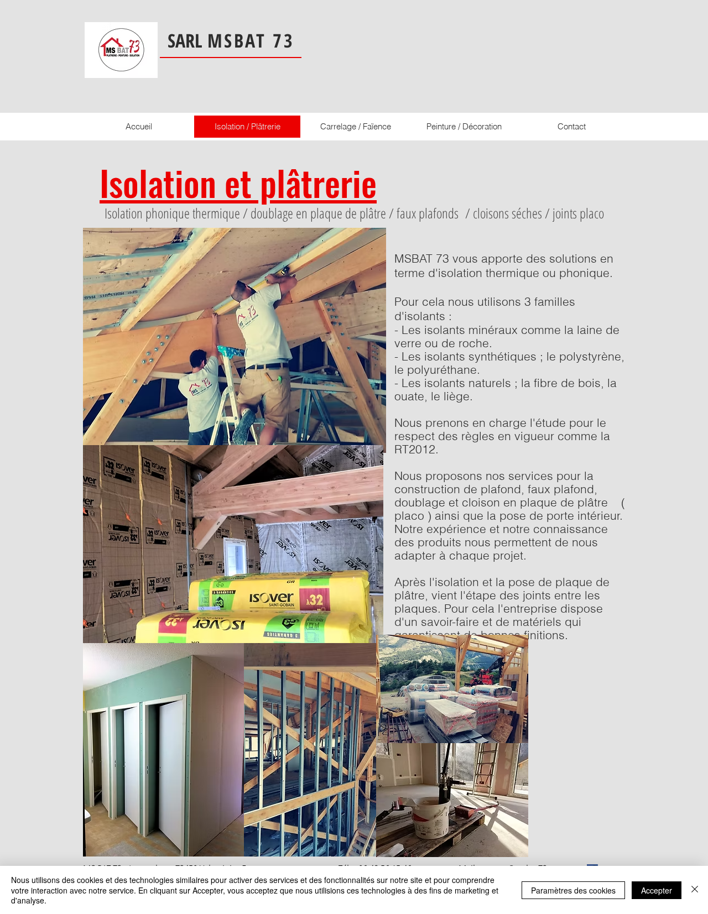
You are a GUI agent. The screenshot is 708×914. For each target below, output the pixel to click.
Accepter (656, 890)
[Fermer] (694, 890)
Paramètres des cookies (573, 890)
